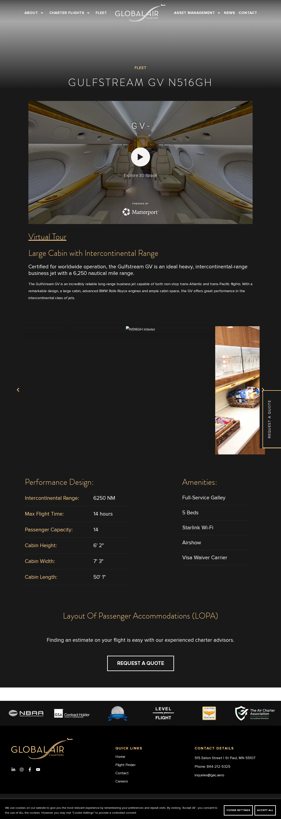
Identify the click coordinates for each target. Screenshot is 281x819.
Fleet (101, 13)
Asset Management (194, 13)
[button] (18, 389)
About (31, 13)
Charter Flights (66, 13)
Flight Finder (125, 765)
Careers (121, 781)
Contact (248, 13)
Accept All (265, 810)
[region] (140, 809)
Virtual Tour (47, 236)
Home (120, 757)
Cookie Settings (238, 810)
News (229, 13)
